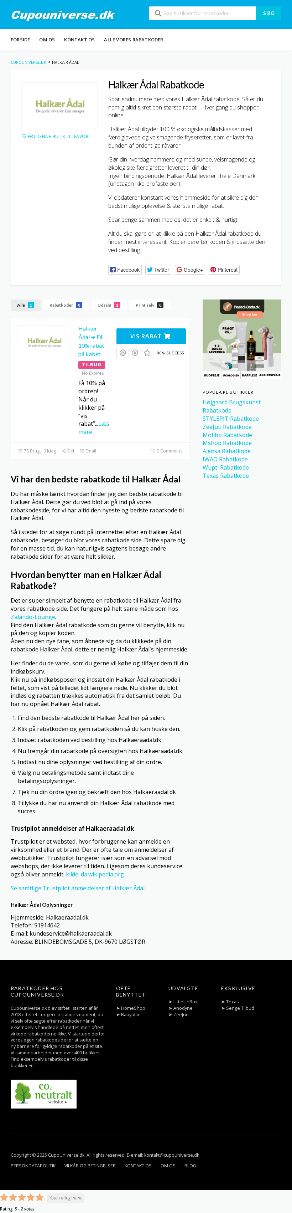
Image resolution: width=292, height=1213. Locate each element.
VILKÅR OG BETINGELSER (90, 1166)
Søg (269, 13)
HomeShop (133, 1008)
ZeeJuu (181, 1015)
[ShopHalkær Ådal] (59, 105)
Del (70, 451)
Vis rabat (147, 336)
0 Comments (169, 451)
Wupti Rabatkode (226, 467)
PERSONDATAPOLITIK (33, 1166)
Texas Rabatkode (226, 476)
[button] (125, 270)
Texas (232, 1002)
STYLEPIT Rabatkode (231, 419)
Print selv (148, 305)
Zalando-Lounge (33, 617)
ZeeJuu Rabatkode (227, 427)
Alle (24, 305)
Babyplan (131, 1015)
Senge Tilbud (240, 1008)
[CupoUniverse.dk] (63, 15)
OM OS (47, 39)
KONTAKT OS (79, 39)
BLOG (190, 1166)
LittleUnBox (185, 1002)
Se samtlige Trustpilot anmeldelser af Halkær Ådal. (78, 888)
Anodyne (183, 1008)
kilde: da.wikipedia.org (95, 874)
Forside (20, 39)
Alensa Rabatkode (227, 451)
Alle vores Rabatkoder (133, 39)
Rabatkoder (64, 305)
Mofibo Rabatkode (227, 435)
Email (90, 451)
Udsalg (108, 305)
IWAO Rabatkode (225, 459)
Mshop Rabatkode (227, 443)
